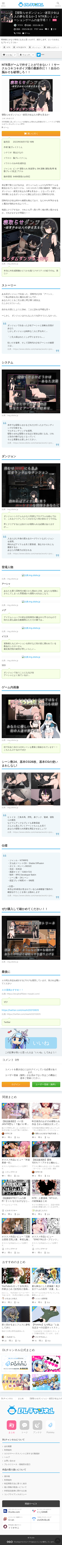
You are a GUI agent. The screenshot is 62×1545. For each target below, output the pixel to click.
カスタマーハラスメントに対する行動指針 (22, 1453)
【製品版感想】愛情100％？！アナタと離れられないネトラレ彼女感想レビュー (46, 1164)
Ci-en (15, 1518)
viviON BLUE (44, 1518)
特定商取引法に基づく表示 (15, 1483)
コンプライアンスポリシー (15, 1494)
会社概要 (8, 1446)
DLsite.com (14, 1511)
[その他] (43, 55)
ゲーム (27, 33)
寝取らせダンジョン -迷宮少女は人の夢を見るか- (26, 114)
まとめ (21, 1398)
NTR (8, 47)
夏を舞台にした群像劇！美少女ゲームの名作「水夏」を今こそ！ (46, 1289)
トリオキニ (14, 1526)
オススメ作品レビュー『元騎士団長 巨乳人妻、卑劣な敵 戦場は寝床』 (16, 1239)
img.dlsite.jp (12, 264)
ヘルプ (7, 1457)
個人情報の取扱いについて (15, 1487)
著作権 (7, 1476)
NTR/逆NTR (21, 47)
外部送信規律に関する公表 (15, 1491)
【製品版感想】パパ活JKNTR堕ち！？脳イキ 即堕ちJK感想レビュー (15, 1124)
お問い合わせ (9, 1461)
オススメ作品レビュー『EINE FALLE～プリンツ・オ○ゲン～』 (45, 1239)
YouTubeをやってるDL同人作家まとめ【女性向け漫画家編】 (16, 1289)
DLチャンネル (31, 4)
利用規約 (8, 1450)
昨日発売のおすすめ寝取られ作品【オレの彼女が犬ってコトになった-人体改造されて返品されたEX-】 (46, 1125)
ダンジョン (36, 47)
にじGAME (44, 1511)
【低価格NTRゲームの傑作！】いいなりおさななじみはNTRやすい (16, 1201)
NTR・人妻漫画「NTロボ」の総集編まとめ (45, 1199)
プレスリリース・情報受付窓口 (17, 1464)
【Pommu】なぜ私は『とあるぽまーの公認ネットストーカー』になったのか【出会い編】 (46, 1329)
